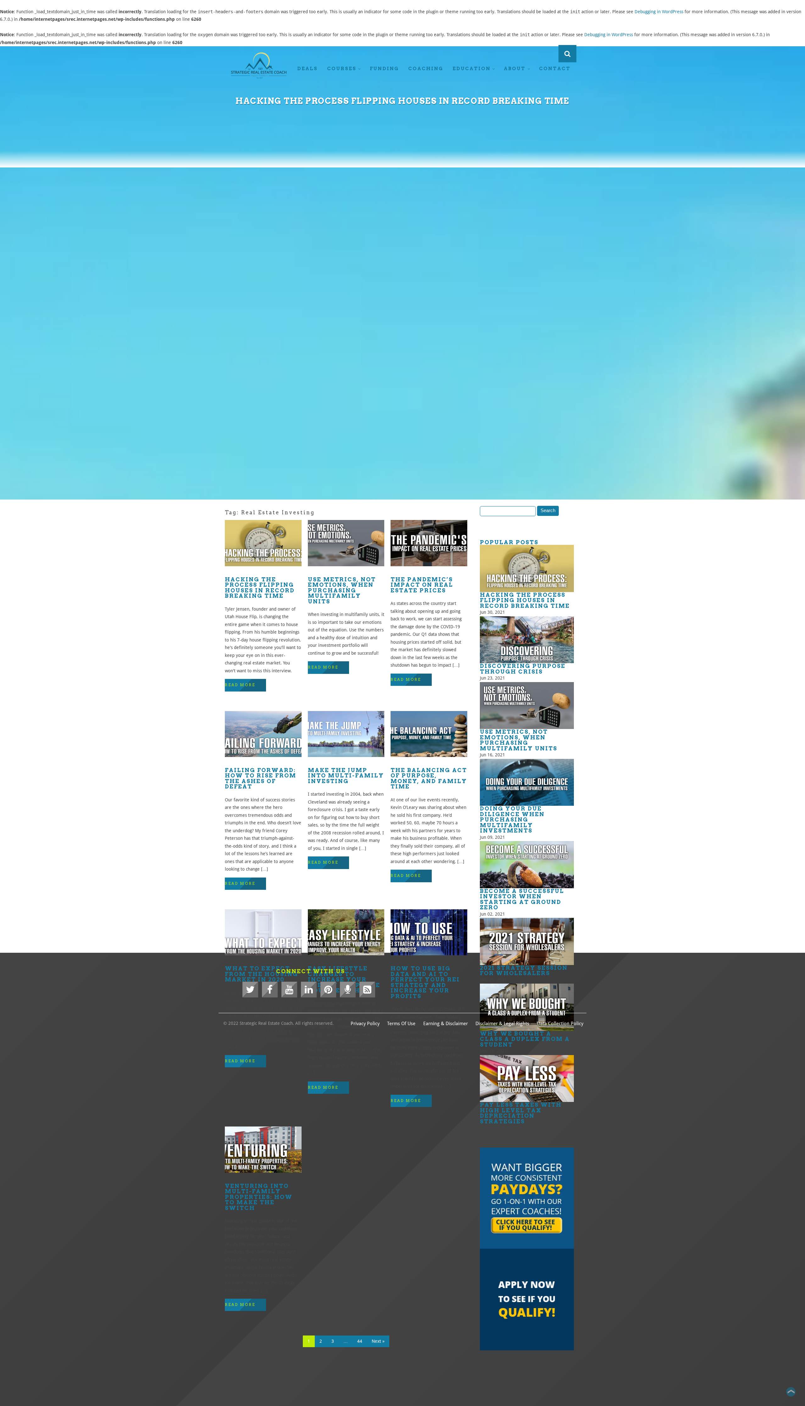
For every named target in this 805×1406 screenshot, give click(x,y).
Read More (240, 685)
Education (471, 68)
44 (359, 1341)
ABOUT (514, 68)
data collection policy (560, 1023)
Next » (378, 1341)
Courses (341, 68)
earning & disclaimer (445, 1023)
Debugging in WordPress (659, 11)
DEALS (307, 68)
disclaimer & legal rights (502, 1023)
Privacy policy (365, 1023)
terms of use (401, 1023)
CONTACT (554, 68)
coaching (425, 68)
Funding (384, 68)
